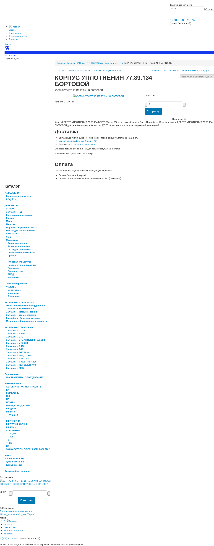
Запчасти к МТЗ (14, 336)
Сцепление (12, 239)
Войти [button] (8, 43)
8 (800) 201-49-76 (182, 19)
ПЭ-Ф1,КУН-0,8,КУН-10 (18, 405)
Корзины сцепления (19, 246)
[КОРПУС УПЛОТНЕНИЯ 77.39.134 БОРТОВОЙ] (98, 95)
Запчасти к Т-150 (15, 345)
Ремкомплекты (13, 383)
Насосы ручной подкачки (22, 264)
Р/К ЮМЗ (11, 427)
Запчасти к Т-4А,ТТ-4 (17, 358)
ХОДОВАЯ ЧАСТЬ (14, 458)
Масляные (13, 292)
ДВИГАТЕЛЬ (11, 205)
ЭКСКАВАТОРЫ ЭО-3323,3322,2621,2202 (28, 449)
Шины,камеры (14, 464)
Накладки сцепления (19, 249)
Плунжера (13, 267)
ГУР (8, 389)
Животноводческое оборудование (25, 305)
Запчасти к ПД (14, 211)
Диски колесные (15, 461)
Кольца (10, 217)
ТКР (8, 439)
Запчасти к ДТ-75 (114, 62)
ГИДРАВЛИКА (12, 192)
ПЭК (95, 140)
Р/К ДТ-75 (11, 408)
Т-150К (9, 436)
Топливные (14, 296)
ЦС (7, 445)
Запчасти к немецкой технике (22, 311)
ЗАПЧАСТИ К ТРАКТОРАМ (90, 62)
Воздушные (14, 289)
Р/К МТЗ (10, 411)
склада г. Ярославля (84, 143)
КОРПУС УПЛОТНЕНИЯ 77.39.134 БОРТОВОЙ (24, 483)
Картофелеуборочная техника (23, 317)
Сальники (11, 233)
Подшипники (12, 374)
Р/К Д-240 (13, 414)
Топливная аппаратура (18, 261)
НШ (8, 395)
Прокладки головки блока (20, 230)
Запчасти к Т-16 (14, 349)
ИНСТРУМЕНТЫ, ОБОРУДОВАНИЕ (24, 377)
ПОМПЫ (10, 402)
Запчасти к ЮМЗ (15, 367)
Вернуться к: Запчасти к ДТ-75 (197, 76)
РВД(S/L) (11, 199)
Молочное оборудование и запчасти (26, 321)
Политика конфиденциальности (16, 511)
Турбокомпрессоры (17, 283)
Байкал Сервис (66, 140)
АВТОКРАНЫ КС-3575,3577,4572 (23, 386)
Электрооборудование (17, 470)
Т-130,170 (11, 433)
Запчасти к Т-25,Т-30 (17, 352)
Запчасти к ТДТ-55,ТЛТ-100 (21, 364)
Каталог (71, 62)
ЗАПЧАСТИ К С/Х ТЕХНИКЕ (19, 302)
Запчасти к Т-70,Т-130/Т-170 (21, 361)
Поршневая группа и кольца (21, 227)
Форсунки (13, 277)
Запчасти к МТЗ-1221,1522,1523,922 (25, 339)
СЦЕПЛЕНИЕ (13, 430)
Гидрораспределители (18, 196)
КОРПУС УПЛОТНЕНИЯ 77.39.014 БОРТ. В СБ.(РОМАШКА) (90, 70)
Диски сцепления (17, 242)
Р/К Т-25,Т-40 (13, 420)
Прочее (12, 255)
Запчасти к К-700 (15, 333)
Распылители (15, 271)
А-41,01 (10, 208)
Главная (61, 62)
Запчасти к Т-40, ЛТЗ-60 (19, 355)
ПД (7, 399)
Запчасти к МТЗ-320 (17, 342)
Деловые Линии (83, 140)
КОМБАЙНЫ (12, 392)
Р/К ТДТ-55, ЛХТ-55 (16, 424)
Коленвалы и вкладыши (19, 214)
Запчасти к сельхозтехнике (21, 314)
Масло (9, 221)
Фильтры (11, 286)
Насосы (10, 224)
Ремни (8, 455)
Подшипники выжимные (21, 252)
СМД (8, 236)
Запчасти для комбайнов (20, 308)
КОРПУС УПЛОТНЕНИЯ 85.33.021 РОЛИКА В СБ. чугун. (180, 70)
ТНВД (11, 274)
